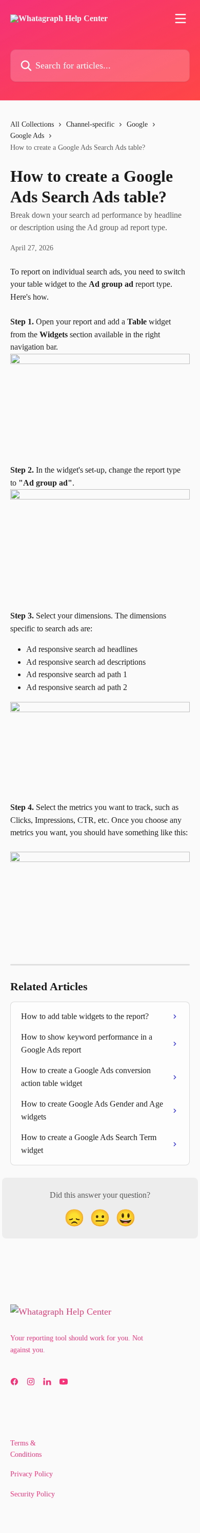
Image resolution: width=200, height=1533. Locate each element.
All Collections (32, 124)
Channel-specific (90, 124)
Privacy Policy (31, 1474)
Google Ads (27, 136)
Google (137, 124)
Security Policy (32, 1494)
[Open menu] (180, 18)
